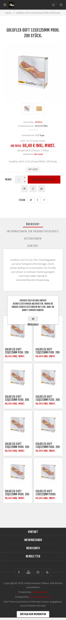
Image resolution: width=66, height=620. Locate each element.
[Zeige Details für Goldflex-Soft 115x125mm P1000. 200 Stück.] (48, 472)
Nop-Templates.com (40, 596)
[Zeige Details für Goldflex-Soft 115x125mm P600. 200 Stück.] (17, 472)
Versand (38, 154)
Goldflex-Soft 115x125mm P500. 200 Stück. (48, 447)
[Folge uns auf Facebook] (19, 572)
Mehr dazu (33, 324)
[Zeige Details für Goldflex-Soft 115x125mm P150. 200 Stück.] (17, 330)
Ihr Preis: (16, 146)
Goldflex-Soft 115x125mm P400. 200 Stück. (17, 447)
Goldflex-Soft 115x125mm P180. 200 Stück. (48, 352)
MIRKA (39, 122)
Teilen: (22, 200)
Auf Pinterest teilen (44, 200)
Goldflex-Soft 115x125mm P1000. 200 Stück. (46, 494)
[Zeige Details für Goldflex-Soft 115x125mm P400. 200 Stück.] (17, 425)
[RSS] (47, 572)
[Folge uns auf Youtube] (28, 572)
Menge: (8, 179)
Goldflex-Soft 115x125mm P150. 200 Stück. (17, 352)
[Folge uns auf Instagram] (37, 572)
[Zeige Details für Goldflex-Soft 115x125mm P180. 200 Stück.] (48, 330)
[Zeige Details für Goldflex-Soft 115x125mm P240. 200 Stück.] (17, 377)
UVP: (23, 140)
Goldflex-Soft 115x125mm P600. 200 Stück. (17, 494)
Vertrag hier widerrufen (33, 614)
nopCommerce (39, 591)
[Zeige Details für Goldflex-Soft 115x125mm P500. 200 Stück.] (48, 425)
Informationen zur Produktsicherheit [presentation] (33, 231)
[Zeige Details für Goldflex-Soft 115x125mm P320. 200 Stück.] (48, 377)
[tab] (33, 224)
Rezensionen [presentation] (32, 238)
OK (33, 319)
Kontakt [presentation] (33, 245)
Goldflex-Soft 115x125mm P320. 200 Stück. (48, 400)
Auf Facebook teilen (38, 200)
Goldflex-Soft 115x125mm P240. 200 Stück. (17, 400)
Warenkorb (55, 3)
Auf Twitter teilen (31, 200)
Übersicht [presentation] (33, 224)
